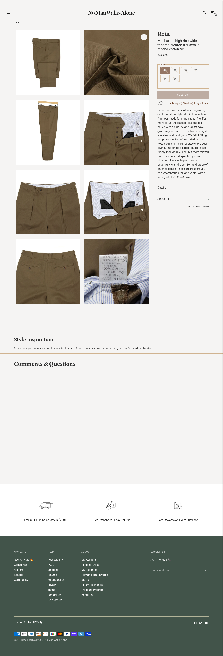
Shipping (53, 569)
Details (161, 187)
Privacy (52, 584)
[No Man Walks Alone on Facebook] (195, 623)
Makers (18, 569)
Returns (52, 575)
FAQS (51, 564)
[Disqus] (111, 418)
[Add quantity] (144, 37)
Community (21, 579)
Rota (163, 34)
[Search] (204, 12)
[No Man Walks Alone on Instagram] (201, 623)
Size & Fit (163, 199)
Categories (20, 564)
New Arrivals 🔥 (23, 559)
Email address (159, 566)
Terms (51, 590)
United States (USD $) (28, 622)
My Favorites (89, 569)
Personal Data (90, 564)
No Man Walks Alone (56, 640)
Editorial (19, 575)
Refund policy (56, 579)
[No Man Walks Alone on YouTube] (206, 623)
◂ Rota (20, 22)
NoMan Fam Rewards (94, 575)
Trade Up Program (92, 590)
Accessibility (55, 559)
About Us (87, 595)
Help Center (55, 600)
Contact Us (54, 595)
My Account (88, 559)
